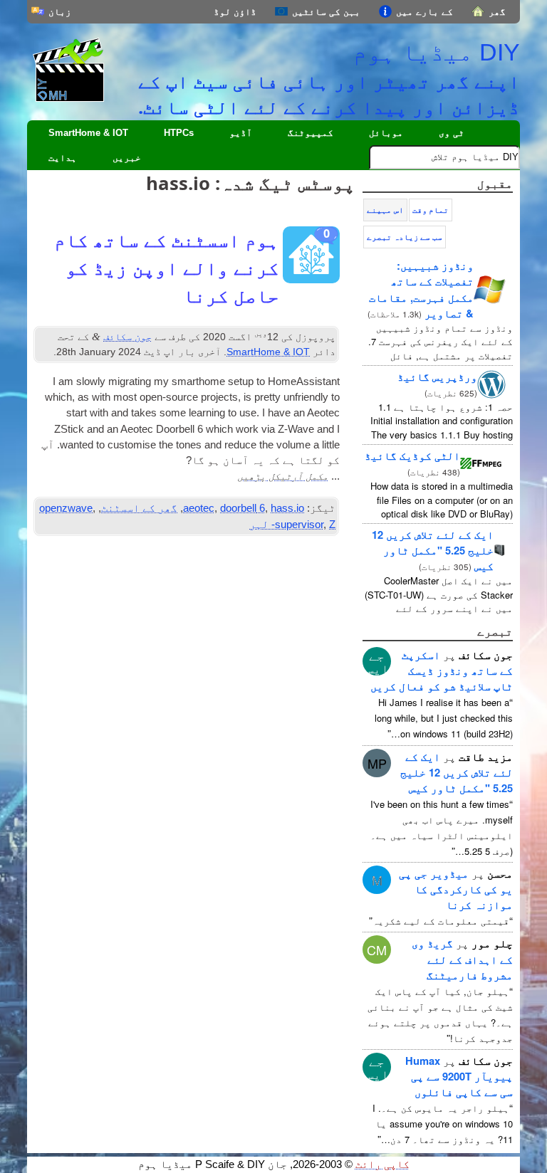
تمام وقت (430, 210)
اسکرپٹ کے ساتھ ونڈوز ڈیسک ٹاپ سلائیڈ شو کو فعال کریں (441, 670)
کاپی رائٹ (382, 1164)
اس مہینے (385, 210)
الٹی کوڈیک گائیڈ (412, 455)
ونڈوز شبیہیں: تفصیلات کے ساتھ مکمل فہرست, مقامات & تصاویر (421, 289)
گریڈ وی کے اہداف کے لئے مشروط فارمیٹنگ (462, 958)
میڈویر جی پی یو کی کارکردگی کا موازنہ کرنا (456, 889)
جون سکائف (127, 336)
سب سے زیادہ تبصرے (404, 237)
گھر (497, 11)
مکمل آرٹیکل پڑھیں (282, 476)
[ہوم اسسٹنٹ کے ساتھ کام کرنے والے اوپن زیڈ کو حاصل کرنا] (311, 258)
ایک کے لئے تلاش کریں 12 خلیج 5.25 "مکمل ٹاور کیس (433, 550)
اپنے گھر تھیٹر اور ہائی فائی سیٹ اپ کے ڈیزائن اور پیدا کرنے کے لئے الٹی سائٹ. (329, 94)
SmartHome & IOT (88, 132)
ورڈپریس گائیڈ (437, 376)
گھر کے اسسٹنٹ (139, 508)
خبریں (127, 157)
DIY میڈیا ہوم (436, 51)
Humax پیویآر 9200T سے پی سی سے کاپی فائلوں (459, 1076)
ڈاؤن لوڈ (235, 11)
